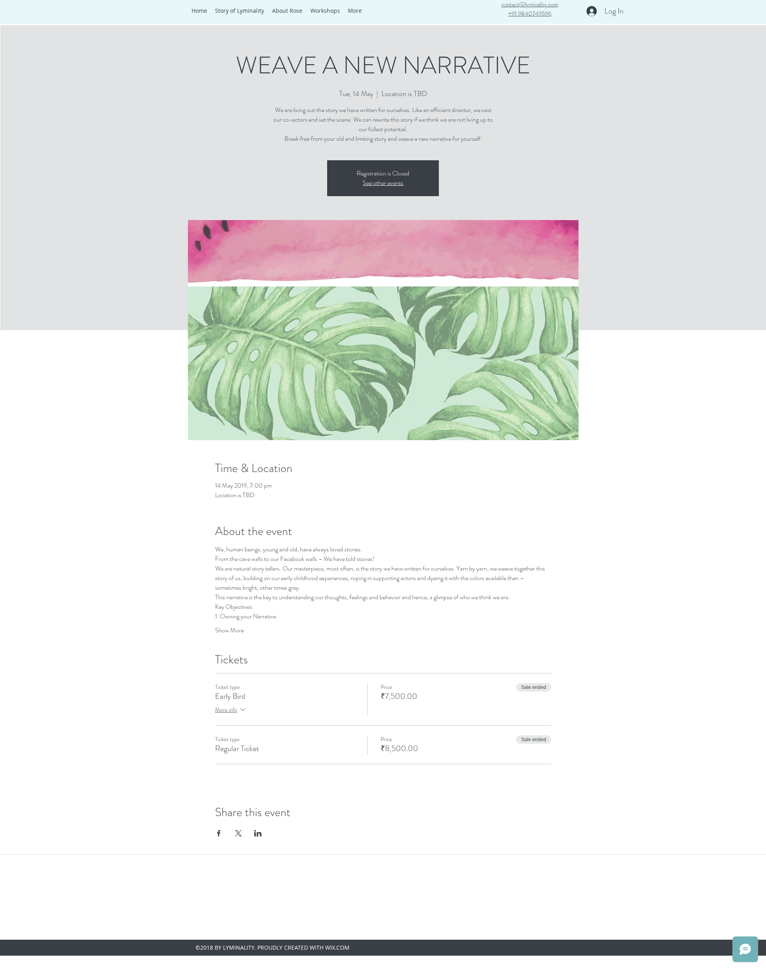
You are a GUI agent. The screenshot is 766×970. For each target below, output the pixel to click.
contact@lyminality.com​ (529, 4)
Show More (229, 630)
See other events (383, 182)
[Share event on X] (238, 833)
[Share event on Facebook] (219, 833)
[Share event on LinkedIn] (258, 833)
